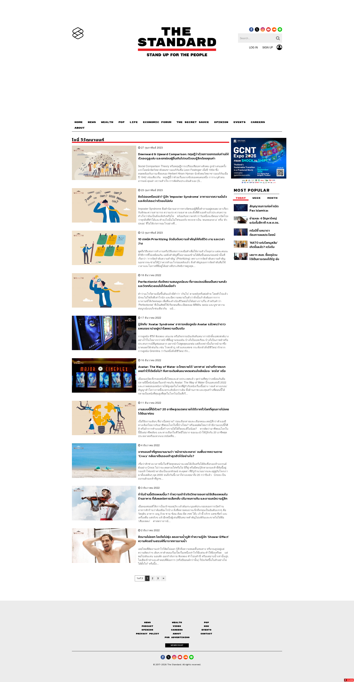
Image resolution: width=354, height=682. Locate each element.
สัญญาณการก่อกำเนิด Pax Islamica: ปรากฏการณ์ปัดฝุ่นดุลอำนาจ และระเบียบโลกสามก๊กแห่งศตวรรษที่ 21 (264, 208)
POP (121, 122)
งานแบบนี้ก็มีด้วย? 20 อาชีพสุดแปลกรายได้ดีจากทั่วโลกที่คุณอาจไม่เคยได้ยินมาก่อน (183, 411)
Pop (206, 622)
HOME (78, 122)
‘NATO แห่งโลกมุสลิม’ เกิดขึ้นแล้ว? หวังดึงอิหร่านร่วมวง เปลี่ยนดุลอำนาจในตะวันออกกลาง (263, 245)
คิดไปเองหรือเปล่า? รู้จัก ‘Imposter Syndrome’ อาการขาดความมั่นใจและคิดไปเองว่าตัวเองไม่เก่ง (182, 199)
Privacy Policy (147, 634)
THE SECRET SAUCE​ (192, 122)
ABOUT (79, 128)
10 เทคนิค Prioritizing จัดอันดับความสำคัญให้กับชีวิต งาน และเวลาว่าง (181, 241)
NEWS (92, 122)
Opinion (147, 630)
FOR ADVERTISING (177, 637)
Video (177, 626)
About (177, 634)
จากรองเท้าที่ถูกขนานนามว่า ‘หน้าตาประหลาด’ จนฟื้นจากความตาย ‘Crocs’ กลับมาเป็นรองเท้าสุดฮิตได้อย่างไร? (180, 454)
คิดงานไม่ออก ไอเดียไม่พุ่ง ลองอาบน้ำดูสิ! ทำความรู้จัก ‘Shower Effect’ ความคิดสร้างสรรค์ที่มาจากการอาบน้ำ (183, 539)
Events (206, 630)
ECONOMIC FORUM (157, 122)
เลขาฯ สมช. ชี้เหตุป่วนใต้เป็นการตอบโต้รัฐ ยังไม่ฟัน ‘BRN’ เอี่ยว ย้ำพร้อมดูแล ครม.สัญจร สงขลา (264, 257)
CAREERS (258, 122)
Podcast (147, 626)
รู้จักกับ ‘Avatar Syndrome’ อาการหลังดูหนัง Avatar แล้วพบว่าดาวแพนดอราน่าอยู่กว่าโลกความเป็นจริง (182, 326)
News (147, 622)
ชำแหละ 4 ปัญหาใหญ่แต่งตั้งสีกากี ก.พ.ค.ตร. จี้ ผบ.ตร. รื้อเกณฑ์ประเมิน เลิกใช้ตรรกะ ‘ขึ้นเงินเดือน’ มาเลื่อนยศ (264, 220)
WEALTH (107, 122)
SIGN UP (267, 47)
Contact (206, 634)
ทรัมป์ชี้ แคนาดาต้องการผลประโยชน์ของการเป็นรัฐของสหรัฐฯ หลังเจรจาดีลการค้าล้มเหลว (262, 232)
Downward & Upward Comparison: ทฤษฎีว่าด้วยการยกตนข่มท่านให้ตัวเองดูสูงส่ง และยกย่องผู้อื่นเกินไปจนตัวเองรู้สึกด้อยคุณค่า (183, 156)
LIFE (134, 122)
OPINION (221, 122)
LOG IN (253, 47)
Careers (177, 630)
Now (206, 626)
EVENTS (239, 122)
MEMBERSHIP (177, 645)
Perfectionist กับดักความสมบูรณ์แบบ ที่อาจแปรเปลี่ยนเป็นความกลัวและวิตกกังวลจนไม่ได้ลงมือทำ (182, 284)
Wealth (177, 622)
